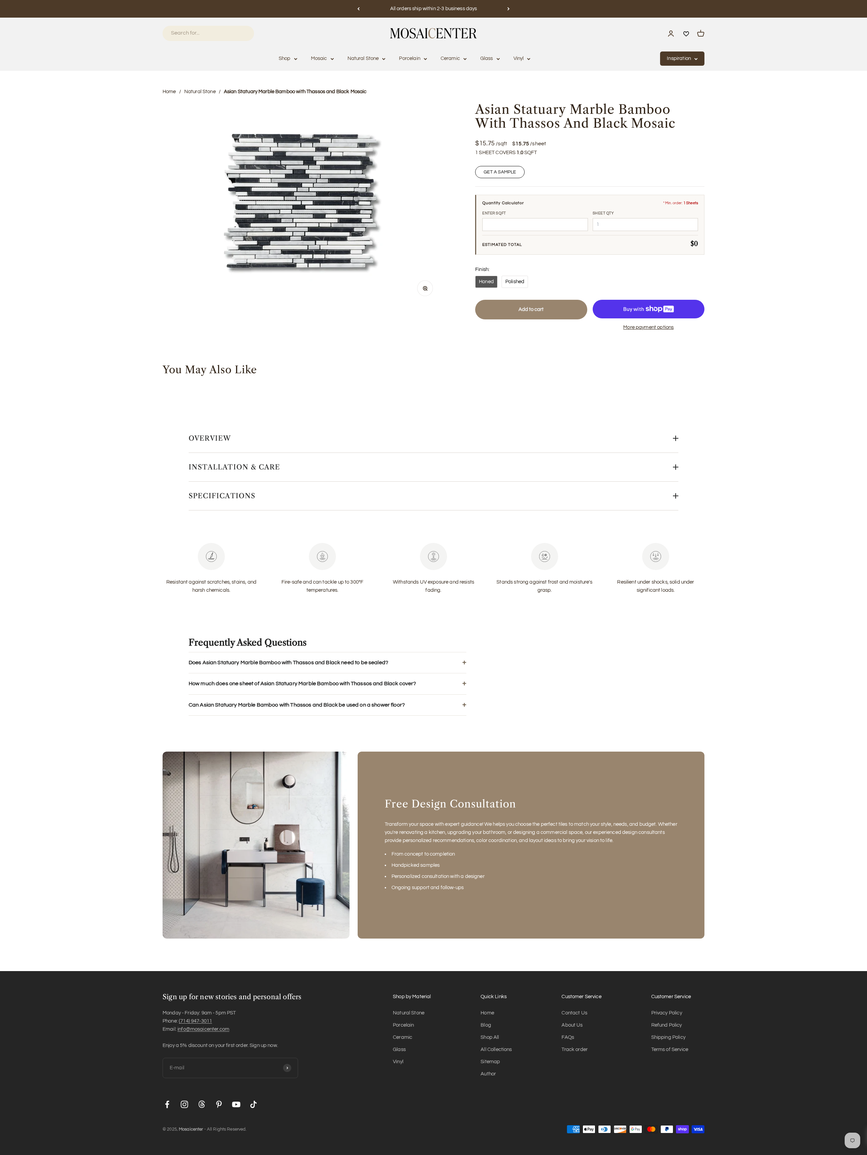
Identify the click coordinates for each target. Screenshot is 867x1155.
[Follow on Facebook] (167, 1104)
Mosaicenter (191, 1129)
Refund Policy (666, 1025)
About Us (572, 1025)
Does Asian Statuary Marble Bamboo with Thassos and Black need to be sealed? (288, 662)
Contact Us (574, 1012)
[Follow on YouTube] (236, 1104)
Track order (575, 1049)
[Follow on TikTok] (253, 1104)
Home (169, 91)
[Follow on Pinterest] (219, 1104)
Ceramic (450, 58)
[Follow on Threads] (201, 1104)
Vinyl (518, 58)
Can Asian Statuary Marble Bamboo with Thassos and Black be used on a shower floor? (297, 705)
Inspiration (679, 58)
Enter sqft (494, 213)
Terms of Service (669, 1049)
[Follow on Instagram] (184, 1104)
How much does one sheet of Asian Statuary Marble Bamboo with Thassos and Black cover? (302, 683)
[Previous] (358, 9)
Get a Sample (500, 172)
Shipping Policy (668, 1037)
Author (488, 1073)
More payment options (648, 327)
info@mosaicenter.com (203, 1029)
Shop (285, 58)
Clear (240, 33)
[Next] (508, 9)
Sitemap (490, 1061)
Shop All (490, 1037)
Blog (486, 1025)
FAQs (568, 1037)
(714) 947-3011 (195, 1021)
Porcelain (409, 58)
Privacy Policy (666, 1012)
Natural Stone (363, 58)
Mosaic (319, 58)
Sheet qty (603, 213)
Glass (486, 58)
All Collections (496, 1049)
